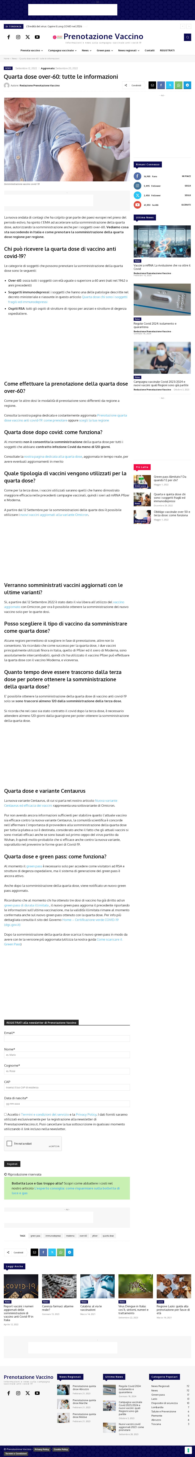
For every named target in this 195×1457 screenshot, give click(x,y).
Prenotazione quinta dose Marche (84, 1402)
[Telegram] (187, 85)
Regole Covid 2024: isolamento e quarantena (155, 325)
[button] (187, 37)
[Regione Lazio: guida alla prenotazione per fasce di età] (174, 1286)
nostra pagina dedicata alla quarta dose (53, 456)
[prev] (182, 26)
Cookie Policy (61, 1449)
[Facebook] (8, 37)
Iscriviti (186, 204)
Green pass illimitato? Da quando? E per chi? (170, 478)
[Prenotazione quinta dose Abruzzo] (63, 1390)
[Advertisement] (72, 9)
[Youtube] (37, 37)
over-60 (83, 1235)
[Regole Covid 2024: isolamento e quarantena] (162, 300)
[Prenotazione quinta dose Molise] (63, 1418)
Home (6, 58)
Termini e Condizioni (16, 1453)
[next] (188, 26)
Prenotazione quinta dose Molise (84, 1416)
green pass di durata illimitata (26, 905)
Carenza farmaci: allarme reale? (58, 1307)
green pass (34, 866)
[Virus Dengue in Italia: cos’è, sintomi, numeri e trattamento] (135, 1286)
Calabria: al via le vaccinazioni (91, 1307)
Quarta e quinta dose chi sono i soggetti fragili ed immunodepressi (169, 497)
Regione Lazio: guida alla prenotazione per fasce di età (173, 1309)
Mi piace (186, 176)
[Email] (152, 85)
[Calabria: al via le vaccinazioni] (97, 1286)
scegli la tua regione (94, 420)
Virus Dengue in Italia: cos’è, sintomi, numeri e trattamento (133, 1309)
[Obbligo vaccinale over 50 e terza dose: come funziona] (142, 517)
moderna (70, 1235)
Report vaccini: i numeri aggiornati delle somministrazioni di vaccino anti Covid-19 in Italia (18, 1313)
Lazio (160, 1301)
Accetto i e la (51, 1114)
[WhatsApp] (178, 85)
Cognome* (12, 1065)
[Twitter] (27, 37)
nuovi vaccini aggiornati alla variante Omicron (54, 515)
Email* (9, 1033)
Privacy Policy (86, 1114)
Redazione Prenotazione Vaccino (40, 85)
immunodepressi (53, 1235)
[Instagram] (18, 37)
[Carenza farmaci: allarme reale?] (59, 1286)
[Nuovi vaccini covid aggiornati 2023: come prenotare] (109, 1428)
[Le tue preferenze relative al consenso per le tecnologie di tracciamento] (188, 1450)
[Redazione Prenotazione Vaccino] (7, 85)
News (14, 58)
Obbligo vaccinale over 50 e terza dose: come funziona (172, 513)
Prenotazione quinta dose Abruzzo (84, 1388)
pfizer (95, 1235)
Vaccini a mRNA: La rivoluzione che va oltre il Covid (55, 26)
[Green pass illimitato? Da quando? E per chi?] (142, 482)
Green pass (140, 486)
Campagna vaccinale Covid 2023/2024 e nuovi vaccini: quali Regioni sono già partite (161, 383)
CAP (7, 1082)
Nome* (9, 1049)
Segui (188, 185)
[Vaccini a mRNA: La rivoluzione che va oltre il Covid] (162, 241)
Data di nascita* (16, 1098)
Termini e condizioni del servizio (45, 1114)
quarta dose (108, 1235)
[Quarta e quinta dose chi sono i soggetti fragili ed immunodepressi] (142, 499)
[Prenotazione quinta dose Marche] (63, 1404)
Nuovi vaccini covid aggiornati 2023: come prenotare (131, 1426)
